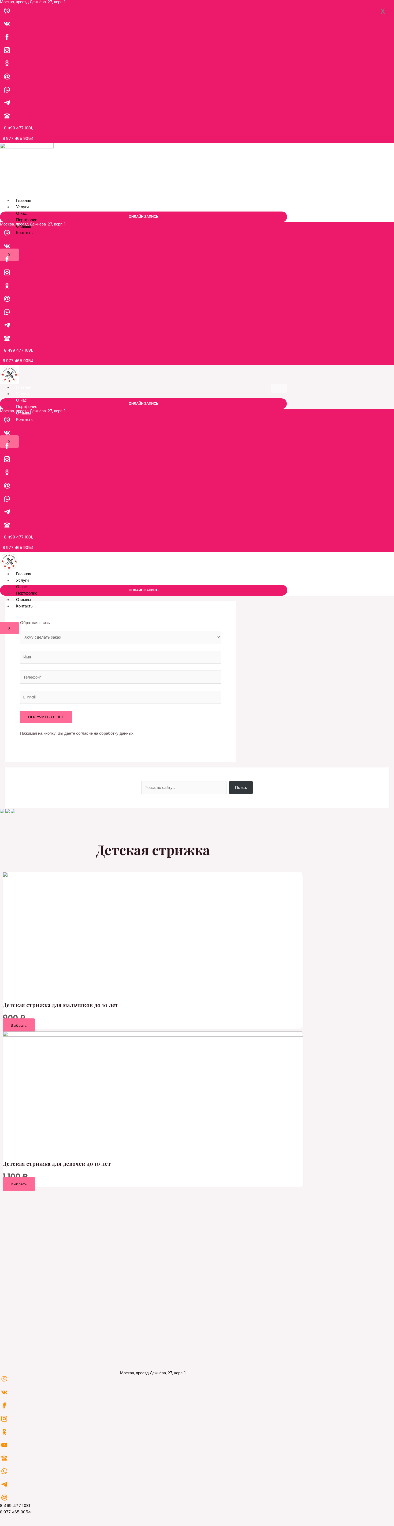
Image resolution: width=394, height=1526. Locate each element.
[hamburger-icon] (279, 201)
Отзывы (23, 599)
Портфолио (26, 220)
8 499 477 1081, (18, 128)
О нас (21, 213)
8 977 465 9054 (18, 138)
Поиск (241, 787)
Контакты (25, 232)
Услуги (22, 207)
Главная (23, 200)
